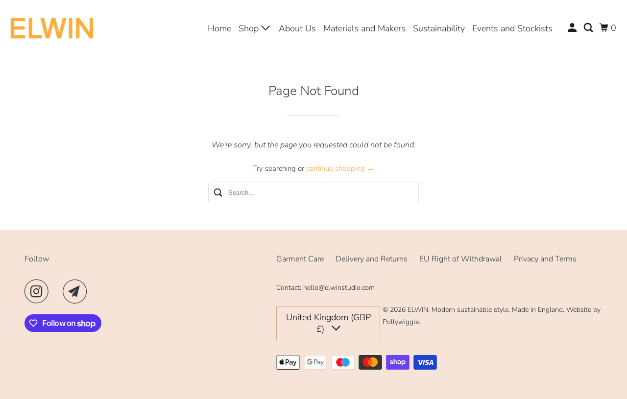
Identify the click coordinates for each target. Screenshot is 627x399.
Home (219, 28)
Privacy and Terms (545, 259)
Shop (250, 28)
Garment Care (300, 259)
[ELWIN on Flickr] (58, 291)
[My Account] (573, 28)
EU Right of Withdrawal (460, 259)
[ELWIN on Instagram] (39, 291)
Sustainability (439, 28)
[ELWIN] (52, 28)
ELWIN (418, 309)
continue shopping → (340, 168)
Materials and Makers (364, 28)
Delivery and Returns (372, 259)
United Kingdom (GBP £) (328, 323)
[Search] (589, 28)
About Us (297, 28)
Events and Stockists (512, 28)
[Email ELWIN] (77, 291)
